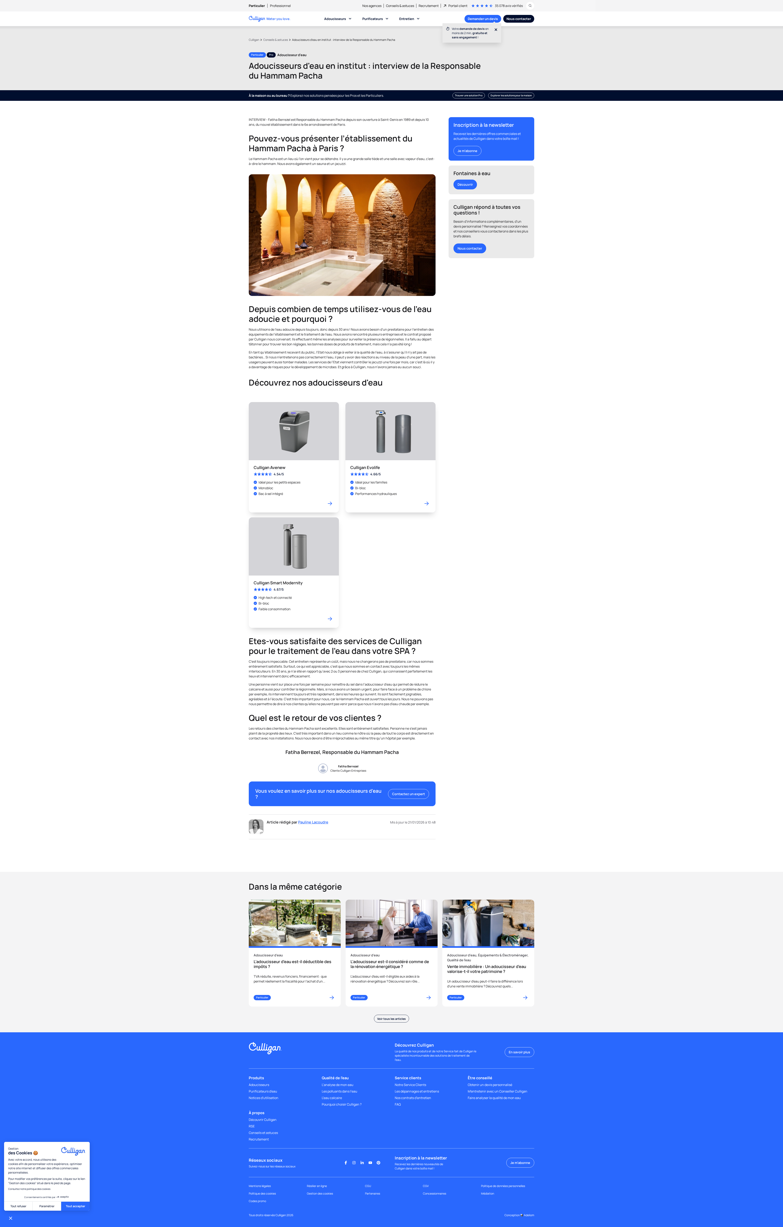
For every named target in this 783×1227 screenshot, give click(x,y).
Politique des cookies (262, 1193)
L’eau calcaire (332, 1098)
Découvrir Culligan (262, 1119)
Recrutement (259, 1139)
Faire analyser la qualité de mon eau (494, 1098)
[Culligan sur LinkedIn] (362, 1162)
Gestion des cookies (320, 1193)
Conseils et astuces (263, 1132)
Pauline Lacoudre (313, 822)
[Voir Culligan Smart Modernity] (294, 572)
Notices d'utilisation (263, 1098)
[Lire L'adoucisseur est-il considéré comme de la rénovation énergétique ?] (392, 953)
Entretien (406, 19)
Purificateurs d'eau (263, 1091)
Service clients (408, 1077)
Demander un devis (483, 19)
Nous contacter (470, 248)
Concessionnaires (434, 1193)
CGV (426, 1186)
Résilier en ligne (317, 1186)
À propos (256, 1112)
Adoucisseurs (335, 19)
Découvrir (465, 184)
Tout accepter (75, 1206)
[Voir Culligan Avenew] (294, 457)
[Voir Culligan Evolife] (390, 457)
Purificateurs (372, 19)
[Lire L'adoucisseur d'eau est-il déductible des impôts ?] (295, 953)
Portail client (457, 5)
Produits (256, 1077)
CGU (368, 1186)
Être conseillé (480, 1077)
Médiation (487, 1193)
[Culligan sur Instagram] (354, 1162)
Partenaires (372, 1193)
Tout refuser (18, 1206)
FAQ (398, 1104)
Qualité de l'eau (335, 1077)
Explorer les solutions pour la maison (511, 95)
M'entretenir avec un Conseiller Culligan (497, 1091)
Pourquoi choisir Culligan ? (342, 1104)
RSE (252, 1126)
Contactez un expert (408, 794)
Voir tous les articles (391, 1019)
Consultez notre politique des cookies (29, 1189)
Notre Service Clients (410, 1085)
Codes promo (257, 1201)
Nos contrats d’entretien (413, 1098)
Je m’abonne (467, 151)
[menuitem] (259, 5)
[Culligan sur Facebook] (346, 1162)
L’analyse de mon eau (337, 1085)
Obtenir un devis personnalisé (490, 1085)
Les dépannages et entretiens (417, 1091)
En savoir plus (519, 1052)
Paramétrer (46, 1206)
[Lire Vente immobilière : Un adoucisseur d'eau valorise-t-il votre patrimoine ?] (488, 953)
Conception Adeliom (519, 1215)
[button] (10, 1218)
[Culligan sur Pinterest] (378, 1162)
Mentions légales (260, 1186)
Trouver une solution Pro (468, 95)
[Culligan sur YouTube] (370, 1162)
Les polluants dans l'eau (339, 1091)
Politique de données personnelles (503, 1186)
